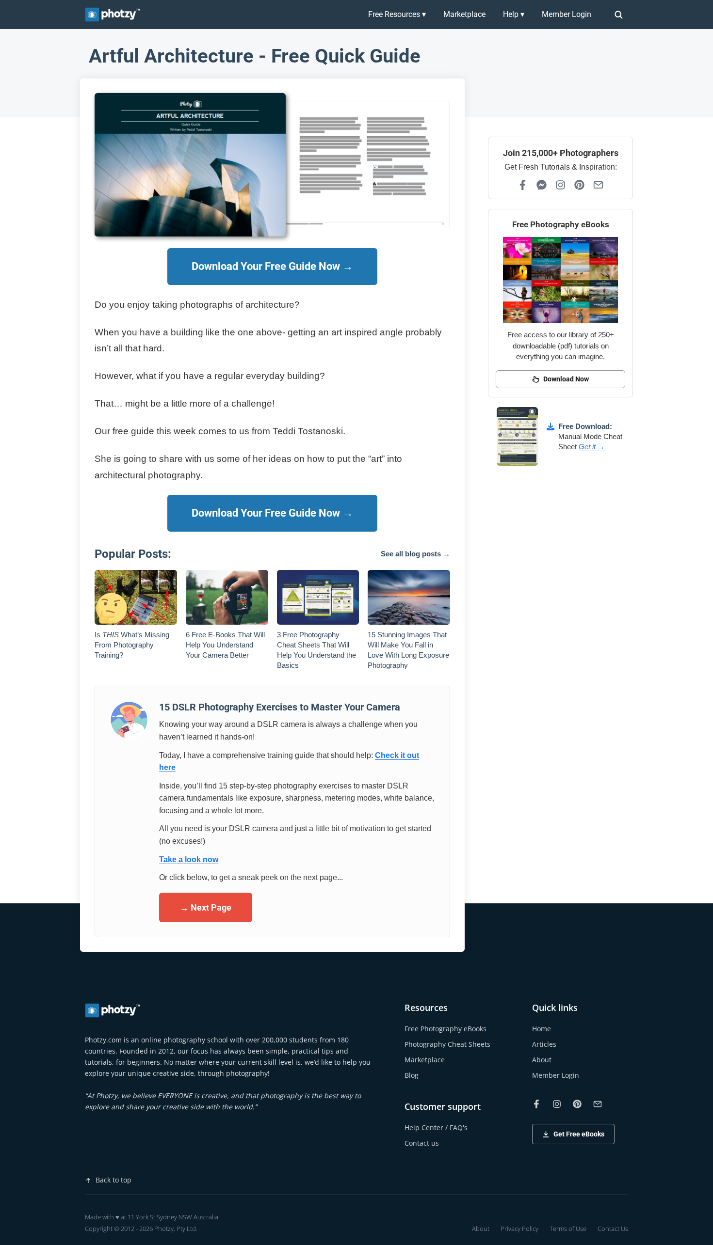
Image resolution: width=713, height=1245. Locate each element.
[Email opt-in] (598, 185)
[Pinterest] (579, 185)
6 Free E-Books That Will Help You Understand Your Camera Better (225, 644)
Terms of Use (568, 1228)
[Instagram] (560, 185)
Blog (412, 1075)
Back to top (113, 1179)
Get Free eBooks (578, 1134)
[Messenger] (541, 185)
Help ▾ (513, 14)
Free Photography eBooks (445, 1028)
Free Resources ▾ (397, 14)
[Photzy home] (113, 1010)
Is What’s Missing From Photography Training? (132, 644)
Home (541, 1028)
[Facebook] (523, 185)
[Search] (618, 14)
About (541, 1059)
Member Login (566, 14)
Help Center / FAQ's (436, 1127)
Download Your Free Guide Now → (272, 266)
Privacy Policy (519, 1228)
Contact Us (613, 1228)
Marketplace (464, 14)
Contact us (422, 1143)
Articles (544, 1044)
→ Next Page (205, 907)
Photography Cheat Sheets (447, 1044)
